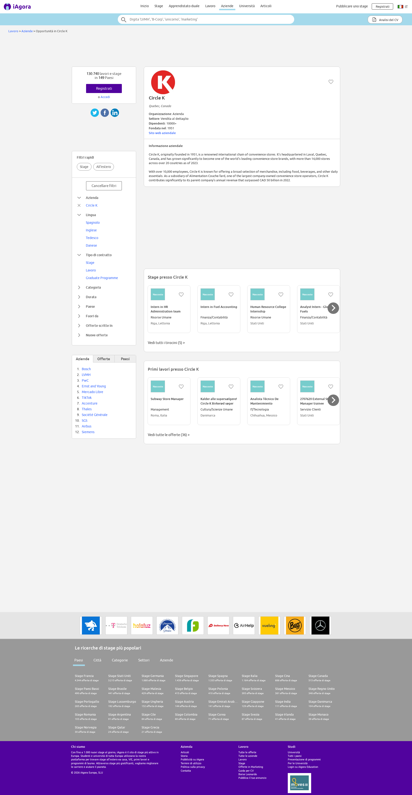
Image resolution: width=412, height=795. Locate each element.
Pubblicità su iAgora (192, 759)
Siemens (88, 432)
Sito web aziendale (162, 133)
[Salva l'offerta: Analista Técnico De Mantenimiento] (281, 386)
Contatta (186, 770)
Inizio (144, 6)
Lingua (91, 215)
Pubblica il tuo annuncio (252, 777)
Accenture (90, 403)
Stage (158, 6)
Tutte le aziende (247, 755)
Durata (91, 297)
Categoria (93, 287)
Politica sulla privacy (193, 766)
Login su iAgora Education (303, 766)
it (406, 7)
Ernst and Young (94, 386)
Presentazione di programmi (304, 759)
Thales (87, 409)
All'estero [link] (103, 167)
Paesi (78, 660)
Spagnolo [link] (93, 222)
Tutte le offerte (247, 752)
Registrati (104, 88)
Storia (184, 755)
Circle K (92, 205)
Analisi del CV (388, 20)
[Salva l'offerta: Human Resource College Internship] (281, 294)
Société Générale (95, 415)
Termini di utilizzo (191, 763)
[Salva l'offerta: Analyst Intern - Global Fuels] (330, 294)
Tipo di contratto (99, 255)
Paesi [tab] (125, 359)
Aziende (227, 6)
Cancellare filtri (104, 186)
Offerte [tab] (103, 359)
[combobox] (206, 19)
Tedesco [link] (92, 238)
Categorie (120, 660)
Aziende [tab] (82, 359)
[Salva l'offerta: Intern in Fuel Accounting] (231, 294)
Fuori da (92, 316)
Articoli (266, 6)
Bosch (86, 369)
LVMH (86, 375)
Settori (143, 660)
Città (97, 660)
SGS (84, 420)
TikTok (87, 398)
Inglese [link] (91, 230)
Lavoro (210, 6)
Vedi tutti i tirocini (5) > (166, 343)
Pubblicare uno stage (352, 6)
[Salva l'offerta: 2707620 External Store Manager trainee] (330, 386)
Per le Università (298, 763)
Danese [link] (91, 245)
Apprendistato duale (184, 6)
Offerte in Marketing (250, 766)
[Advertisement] (206, 51)
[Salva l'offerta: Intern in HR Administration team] (181, 294)
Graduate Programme (102, 278)
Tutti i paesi (295, 755)
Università (247, 6)
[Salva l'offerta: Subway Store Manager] (181, 386)
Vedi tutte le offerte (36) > (169, 435)
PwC (85, 380)
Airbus (86, 426)
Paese (90, 306)
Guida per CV (246, 770)
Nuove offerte (97, 335)
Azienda (92, 198)
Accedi (105, 97)
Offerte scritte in (99, 325)
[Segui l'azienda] (331, 82)
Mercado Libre (92, 392)
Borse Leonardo (247, 774)
